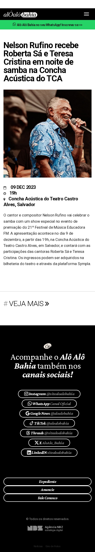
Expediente (47, 481)
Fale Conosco (47, 498)
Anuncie (47, 489)
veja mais (27, 303)
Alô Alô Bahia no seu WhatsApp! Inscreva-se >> (49, 25)
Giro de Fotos (52, 546)
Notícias (38, 546)
